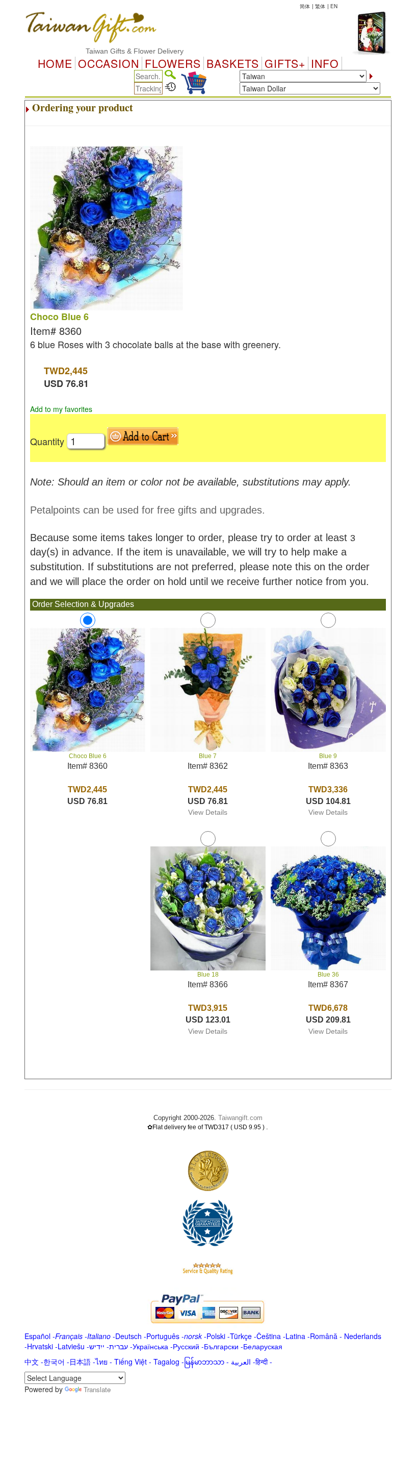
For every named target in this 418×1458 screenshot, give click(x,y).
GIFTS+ (285, 63)
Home (55, 63)
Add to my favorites (61, 409)
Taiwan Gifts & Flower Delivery (117, 51)
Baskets (232, 63)
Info (325, 63)
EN (333, 6)
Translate (97, 1389)
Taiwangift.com (240, 1118)
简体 (305, 6)
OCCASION (108, 63)
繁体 (320, 6)
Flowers (173, 63)
